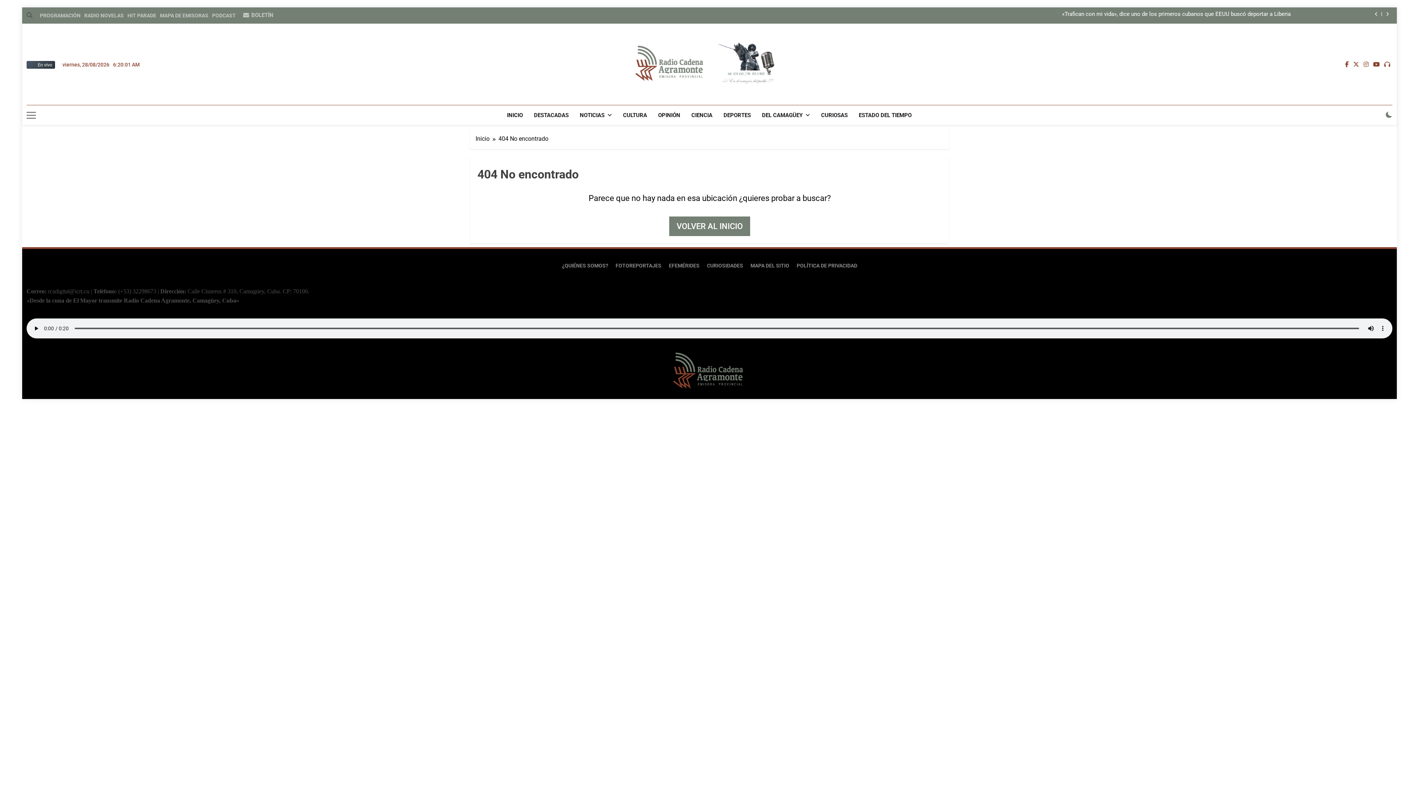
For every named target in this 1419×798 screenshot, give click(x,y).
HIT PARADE (141, 15)
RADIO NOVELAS (104, 15)
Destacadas (551, 115)
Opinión (669, 115)
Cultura (635, 115)
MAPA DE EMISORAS (184, 15)
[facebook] (1347, 64)
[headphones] (1387, 64)
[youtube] (1376, 64)
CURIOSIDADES (725, 266)
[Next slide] (1387, 14)
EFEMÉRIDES (684, 266)
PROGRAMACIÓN (60, 15)
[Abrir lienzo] (31, 115)
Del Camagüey (782, 115)
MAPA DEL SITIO (770, 266)
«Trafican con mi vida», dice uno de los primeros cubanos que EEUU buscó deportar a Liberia (1176, 14)
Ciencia (701, 115)
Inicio (515, 115)
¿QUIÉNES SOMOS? (585, 266)
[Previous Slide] (1376, 14)
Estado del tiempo (885, 115)
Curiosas (834, 115)
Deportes (737, 115)
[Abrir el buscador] (30, 15)
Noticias (592, 115)
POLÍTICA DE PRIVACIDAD (827, 266)
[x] (1356, 64)
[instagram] (1366, 64)
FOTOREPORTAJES (638, 266)
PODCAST (224, 15)
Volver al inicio (710, 226)
